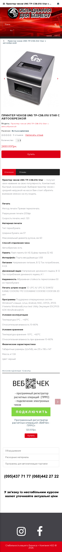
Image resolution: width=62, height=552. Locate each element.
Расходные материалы (17, 457)
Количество (7, 140)
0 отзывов (18, 135)
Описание (9, 172)
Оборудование (13, 450)
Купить (31, 155)
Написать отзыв (34, 135)
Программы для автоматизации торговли (26, 463)
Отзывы (22, 172)
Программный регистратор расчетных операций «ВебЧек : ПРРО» (31, 423)
